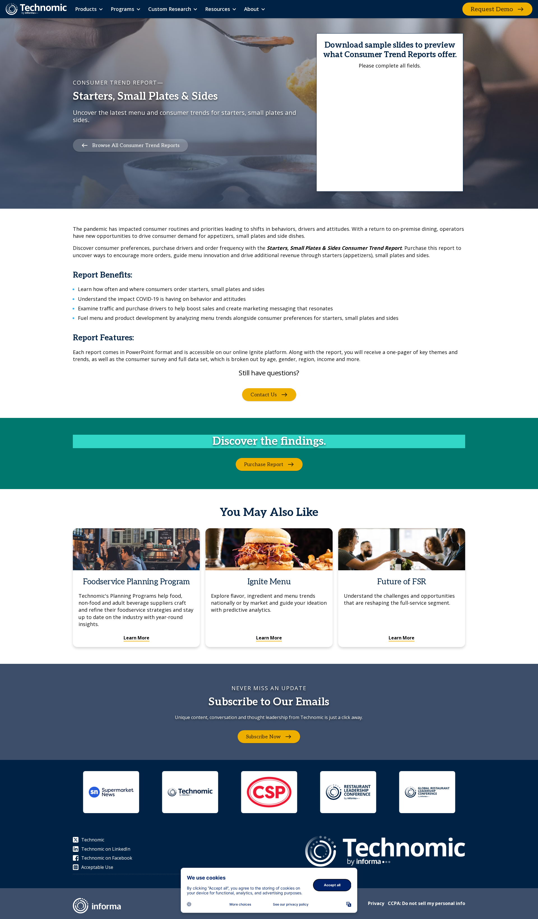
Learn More (136, 638)
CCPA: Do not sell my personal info (426, 903)
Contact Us (264, 395)
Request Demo (492, 9)
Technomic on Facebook (106, 858)
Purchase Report (263, 464)
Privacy (376, 903)
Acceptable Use (97, 867)
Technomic (92, 840)
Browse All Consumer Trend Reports (136, 145)
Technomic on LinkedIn (105, 849)
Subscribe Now (263, 737)
